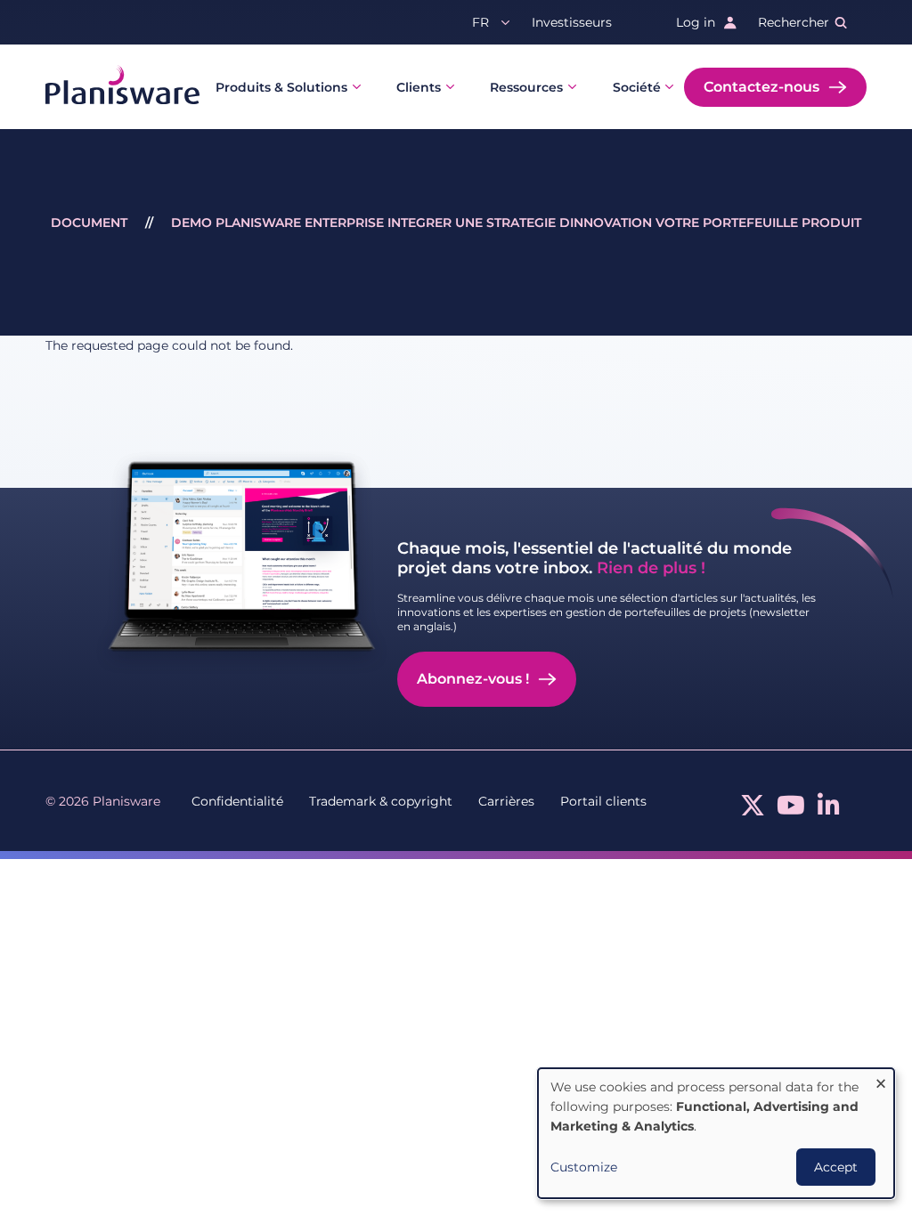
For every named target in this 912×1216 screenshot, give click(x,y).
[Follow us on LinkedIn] (829, 810)
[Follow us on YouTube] (791, 810)
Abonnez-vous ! (473, 678)
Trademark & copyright (380, 801)
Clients (418, 87)
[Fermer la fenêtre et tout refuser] (880, 1079)
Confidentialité (237, 801)
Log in (695, 22)
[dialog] (716, 1133)
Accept (836, 1167)
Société (637, 87)
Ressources (526, 87)
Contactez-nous (761, 86)
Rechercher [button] (793, 22)
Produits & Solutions (281, 87)
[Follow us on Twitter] (752, 810)
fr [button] (480, 22)
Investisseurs (572, 22)
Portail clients (603, 801)
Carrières (506, 801)
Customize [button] (583, 1167)
